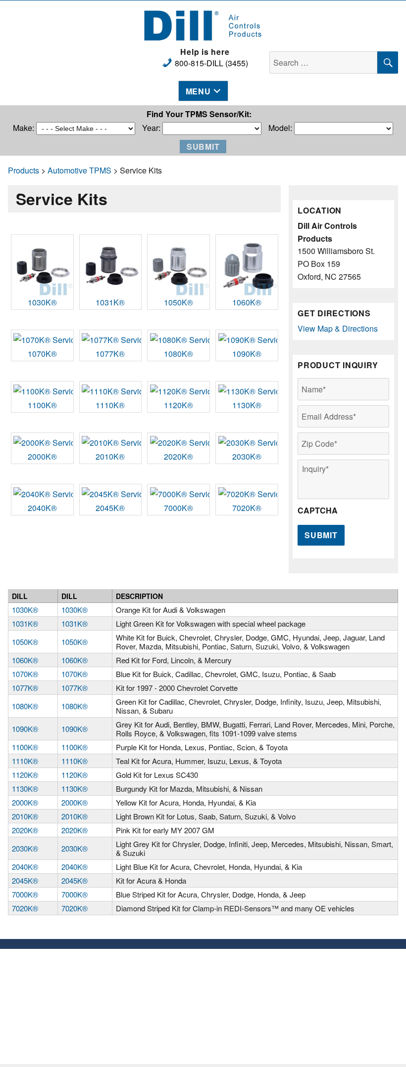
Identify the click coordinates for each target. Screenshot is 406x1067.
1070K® (42, 353)
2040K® (42, 507)
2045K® (110, 507)
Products (23, 170)
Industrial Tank (152, 1023)
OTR (152, 1033)
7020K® (246, 507)
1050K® (178, 302)
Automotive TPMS (79, 170)
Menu (198, 91)
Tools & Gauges (152, 1004)
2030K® (246, 456)
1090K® (246, 353)
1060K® (246, 302)
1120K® (178, 405)
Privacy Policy (254, 984)
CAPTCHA (318, 511)
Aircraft (152, 1014)
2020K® (178, 456)
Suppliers (254, 974)
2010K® (110, 456)
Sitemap (254, 994)
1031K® (110, 302)
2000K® (42, 456)
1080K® (178, 353)
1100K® (42, 405)
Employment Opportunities (254, 964)
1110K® (110, 405)
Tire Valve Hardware (152, 974)
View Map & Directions (338, 328)
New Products (152, 964)
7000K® (178, 507)
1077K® (110, 353)
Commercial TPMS (152, 994)
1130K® (246, 405)
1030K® (42, 302)
